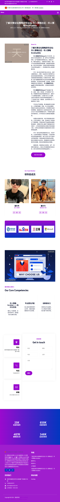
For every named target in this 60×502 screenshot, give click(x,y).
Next (55, 197)
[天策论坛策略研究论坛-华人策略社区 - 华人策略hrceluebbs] (30, 7)
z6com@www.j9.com (11, 3)
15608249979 (33, 1)
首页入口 (12, 27)
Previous (5, 197)
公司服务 (33, 466)
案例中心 (33, 461)
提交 (28, 373)
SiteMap (33, 479)
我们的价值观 (38, 155)
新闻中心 (33, 463)
